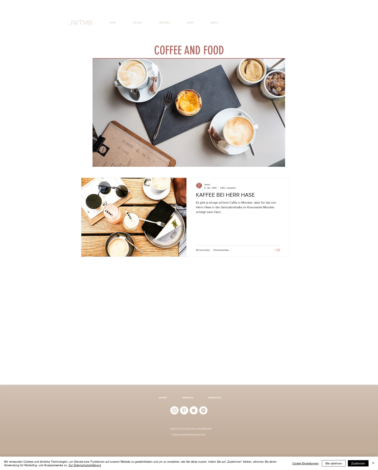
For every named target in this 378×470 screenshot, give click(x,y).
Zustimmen (358, 463)
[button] (143, 23)
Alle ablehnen (333, 463)
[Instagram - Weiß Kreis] (174, 410)
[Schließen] (373, 463)
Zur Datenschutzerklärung (85, 465)
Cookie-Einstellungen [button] (305, 463)
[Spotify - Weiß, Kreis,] (203, 410)
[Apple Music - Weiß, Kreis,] (194, 410)
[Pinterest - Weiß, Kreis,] (184, 410)
